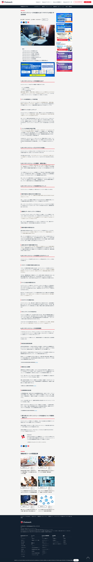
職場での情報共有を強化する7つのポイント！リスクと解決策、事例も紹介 (46, 471)
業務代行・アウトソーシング (47, 6)
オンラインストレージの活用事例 (29, 58)
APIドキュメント (44, 540)
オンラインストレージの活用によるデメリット (32, 57)
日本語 (64, 538)
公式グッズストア (44, 545)
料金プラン (22, 540)
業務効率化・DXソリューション (58, 6)
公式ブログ (44, 547)
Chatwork (7, 2)
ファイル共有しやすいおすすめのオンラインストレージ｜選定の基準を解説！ (46, 510)
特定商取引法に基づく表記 (36, 549)
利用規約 (33, 551)
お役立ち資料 (23, 545)
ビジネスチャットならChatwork (25, 516)
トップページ (23, 538)
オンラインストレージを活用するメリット (31, 55)
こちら (36, 362)
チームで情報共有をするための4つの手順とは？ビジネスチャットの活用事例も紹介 (29, 491)
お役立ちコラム (24, 6)
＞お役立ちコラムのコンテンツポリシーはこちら (36, 442)
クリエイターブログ (45, 549)
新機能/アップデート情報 (35, 540)
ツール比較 (22, 556)
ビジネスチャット (37, 6)
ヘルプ (33, 545)
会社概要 (54, 538)
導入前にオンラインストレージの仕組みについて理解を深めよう (35, 60)
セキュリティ (23, 554)
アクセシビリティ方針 (35, 554)
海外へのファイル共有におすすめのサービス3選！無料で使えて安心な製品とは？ (29, 510)
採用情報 (54, 540)
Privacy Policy (70, 560)
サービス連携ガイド (45, 538)
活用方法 (22, 549)
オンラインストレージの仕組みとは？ (30, 50)
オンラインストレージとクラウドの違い (31, 52)
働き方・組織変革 (69, 6)
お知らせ (33, 538)
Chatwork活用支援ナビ (35, 547)
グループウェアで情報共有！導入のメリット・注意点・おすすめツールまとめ (46, 491)
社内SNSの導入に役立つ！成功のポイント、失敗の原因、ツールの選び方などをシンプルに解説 (29, 472)
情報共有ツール (25, 467)
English (64, 540)
